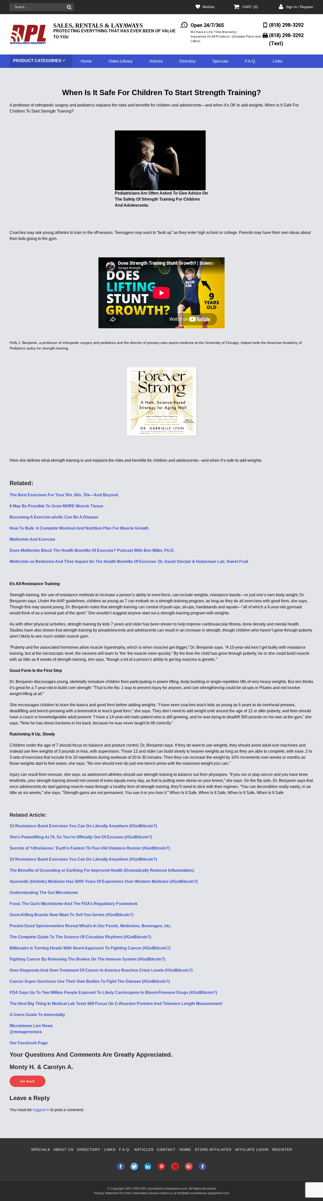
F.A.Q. (250, 61)
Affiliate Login (251, 1150)
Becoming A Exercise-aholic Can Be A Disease (54, 517)
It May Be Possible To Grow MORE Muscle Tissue (56, 506)
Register (282, 1150)
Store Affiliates (213, 1150)
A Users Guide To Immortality (37, 1015)
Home (86, 61)
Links (277, 61)
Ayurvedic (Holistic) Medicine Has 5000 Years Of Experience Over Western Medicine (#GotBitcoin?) (104, 881)
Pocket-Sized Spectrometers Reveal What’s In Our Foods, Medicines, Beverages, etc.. (91, 926)
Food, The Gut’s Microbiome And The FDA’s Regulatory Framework (74, 904)
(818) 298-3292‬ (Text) (286, 39)
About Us (63, 1150)
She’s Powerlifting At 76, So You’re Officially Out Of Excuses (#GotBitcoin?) (81, 837)
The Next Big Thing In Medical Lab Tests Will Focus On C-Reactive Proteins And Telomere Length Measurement (116, 1003)
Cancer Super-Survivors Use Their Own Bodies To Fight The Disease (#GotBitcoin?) (90, 981)
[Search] (69, 7)
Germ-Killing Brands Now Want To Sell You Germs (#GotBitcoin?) (71, 915)
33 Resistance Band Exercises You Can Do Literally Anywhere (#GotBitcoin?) (83, 826)
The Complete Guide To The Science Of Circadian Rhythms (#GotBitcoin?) (80, 937)
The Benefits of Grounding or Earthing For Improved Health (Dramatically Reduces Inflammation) (102, 870)
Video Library (120, 61)
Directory (187, 61)
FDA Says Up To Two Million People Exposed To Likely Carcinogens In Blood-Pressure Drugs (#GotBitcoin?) (113, 992)
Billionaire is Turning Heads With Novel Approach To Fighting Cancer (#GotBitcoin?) (90, 948)
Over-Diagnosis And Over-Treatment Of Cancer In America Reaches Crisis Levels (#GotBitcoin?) (101, 970)
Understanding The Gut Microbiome (44, 892)
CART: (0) (250, 7)
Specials (220, 61)
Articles (156, 61)
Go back (27, 1081)
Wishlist (208, 7)
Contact (166, 1150)
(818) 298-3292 (286, 25)
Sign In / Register (299, 7)
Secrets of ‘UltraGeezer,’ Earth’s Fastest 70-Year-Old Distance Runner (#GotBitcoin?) (90, 848)
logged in (41, 1110)
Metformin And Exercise (32, 539)
